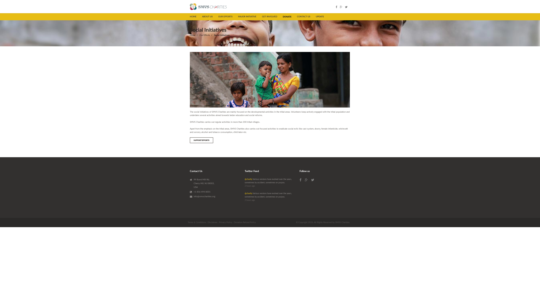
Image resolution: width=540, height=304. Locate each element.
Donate (287, 16)
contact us (303, 17)
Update (320, 17)
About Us (207, 17)
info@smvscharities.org (204, 196)
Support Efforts (201, 140)
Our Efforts (225, 17)
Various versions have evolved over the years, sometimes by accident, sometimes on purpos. (268, 182)
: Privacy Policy (225, 222)
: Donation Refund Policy (244, 222)
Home (193, 17)
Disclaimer (212, 222)
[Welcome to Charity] (208, 6)
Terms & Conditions (197, 222)
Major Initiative (247, 17)
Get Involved (269, 17)
